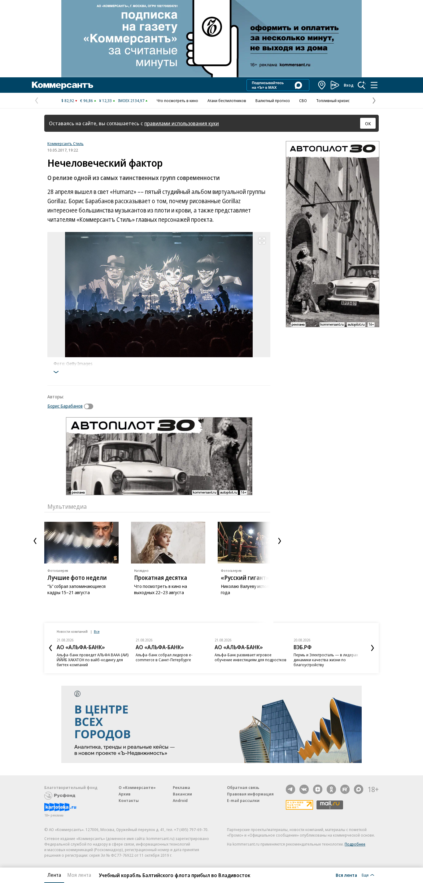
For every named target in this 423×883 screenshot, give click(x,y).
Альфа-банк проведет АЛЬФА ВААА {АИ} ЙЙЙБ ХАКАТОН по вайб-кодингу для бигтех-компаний (93, 659)
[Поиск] (361, 85)
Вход (349, 85)
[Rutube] (345, 789)
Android (180, 800)
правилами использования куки (181, 123)
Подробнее (355, 844)
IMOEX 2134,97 (131, 100)
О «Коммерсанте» (137, 787)
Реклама (181, 787)
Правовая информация (250, 794)
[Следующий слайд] (279, 541)
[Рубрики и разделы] (374, 85)
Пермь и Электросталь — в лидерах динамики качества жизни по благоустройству (326, 659)
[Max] (358, 789)
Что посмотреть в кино (177, 100)
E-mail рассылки (243, 800)
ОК (368, 123)
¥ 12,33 (105, 100)
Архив (124, 794)
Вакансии (182, 794)
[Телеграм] (290, 789)
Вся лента (346, 875)
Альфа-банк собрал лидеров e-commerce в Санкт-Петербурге (164, 657)
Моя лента (79, 875)
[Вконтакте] (304, 789)
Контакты (129, 800)
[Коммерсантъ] (62, 85)
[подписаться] (90, 406)
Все (96, 631)
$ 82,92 (67, 100)
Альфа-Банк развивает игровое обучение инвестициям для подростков (250, 657)
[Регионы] (322, 85)
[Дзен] (317, 789)
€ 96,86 (86, 100)
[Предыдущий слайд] (35, 541)
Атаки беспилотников (226, 100)
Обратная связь (243, 787)
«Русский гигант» (245, 578)
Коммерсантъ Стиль (65, 143)
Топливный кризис (333, 100)
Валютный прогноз (272, 100)
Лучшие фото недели (77, 578)
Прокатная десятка (160, 578)
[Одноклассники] (331, 789)
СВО (303, 100)
